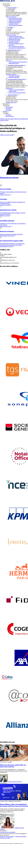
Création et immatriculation (15, 36)
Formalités (10, 27)
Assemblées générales (14, 76)
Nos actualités (9, 107)
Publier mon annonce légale (7, 119)
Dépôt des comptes (13, 42)
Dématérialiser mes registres (7, 235)
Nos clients (8, 114)
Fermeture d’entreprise (14, 40)
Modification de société (14, 39)
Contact (6, 120)
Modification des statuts (15, 22)
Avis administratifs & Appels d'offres (17, 79)
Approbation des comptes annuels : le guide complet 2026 (18, 62)
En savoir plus (9, 88)
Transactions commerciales (15, 19)
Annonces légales (12, 7)
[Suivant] (2, 184)
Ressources (6, 105)
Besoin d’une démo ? (13, 94)
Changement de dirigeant (15, 21)
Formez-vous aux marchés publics (17, 92)
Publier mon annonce (11, 16)
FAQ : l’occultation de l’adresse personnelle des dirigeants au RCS (17, 47)
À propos (5, 111)
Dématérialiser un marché (6, 246)
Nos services (7, 5)
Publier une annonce (5, 194)
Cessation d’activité (13, 24)
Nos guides (8, 108)
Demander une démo (11, 74)
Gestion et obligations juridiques (16, 38)
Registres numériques (14, 77)
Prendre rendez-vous (11, 102)
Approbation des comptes (14, 50)
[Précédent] (0, 184)
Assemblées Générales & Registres (16, 65)
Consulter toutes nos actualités (7, 832)
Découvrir (8, 60)
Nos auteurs (9, 110)
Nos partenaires (10, 116)
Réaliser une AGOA (5, 215)
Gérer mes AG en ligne (5, 226)
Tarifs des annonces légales (15, 25)
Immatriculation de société (15, 18)
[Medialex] (7, 1)
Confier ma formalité (11, 35)
